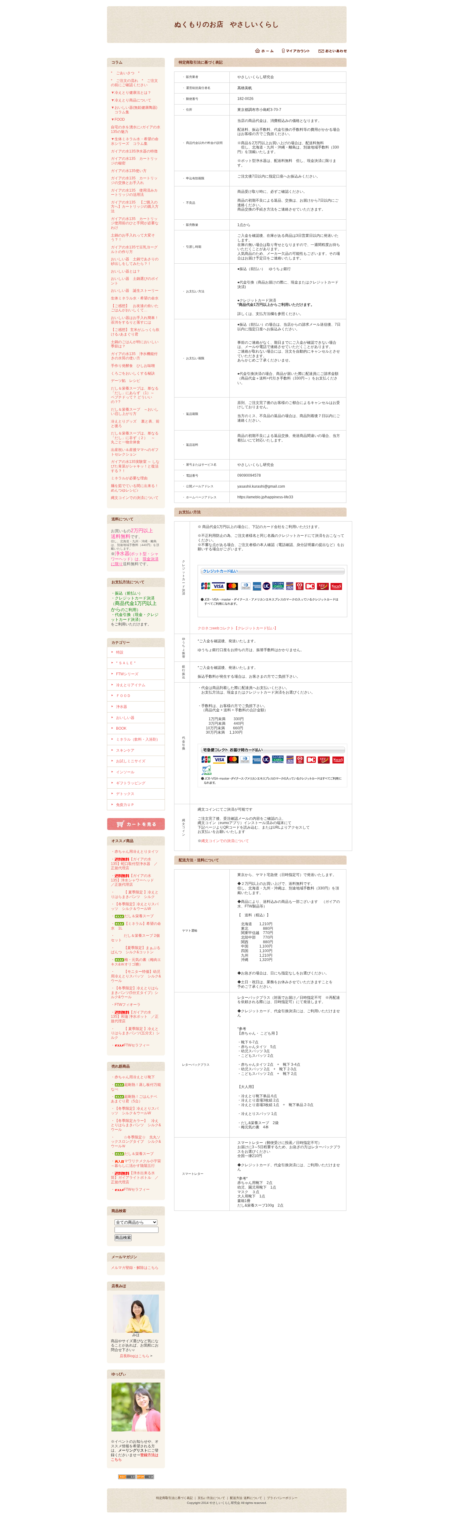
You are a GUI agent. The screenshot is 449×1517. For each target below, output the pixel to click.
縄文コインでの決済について (135, 498)
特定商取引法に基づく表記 (174, 1498)
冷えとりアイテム (130, 685)
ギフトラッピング (130, 783)
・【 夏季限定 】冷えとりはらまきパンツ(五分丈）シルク (135, 1033)
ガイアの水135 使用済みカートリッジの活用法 (134, 192)
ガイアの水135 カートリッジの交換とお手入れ (134, 180)
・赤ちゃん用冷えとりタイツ (135, 851)
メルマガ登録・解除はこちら (135, 1268)
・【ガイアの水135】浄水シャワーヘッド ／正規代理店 (134, 880)
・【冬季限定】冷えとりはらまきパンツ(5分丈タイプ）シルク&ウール (135, 992)
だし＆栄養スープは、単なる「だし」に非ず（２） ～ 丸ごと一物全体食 (135, 437)
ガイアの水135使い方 (129, 171)
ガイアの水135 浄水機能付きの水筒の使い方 (134, 356)
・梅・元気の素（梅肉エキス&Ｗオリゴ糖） (136, 962)
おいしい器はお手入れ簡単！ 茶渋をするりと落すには (136, 320)
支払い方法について (211, 1498)
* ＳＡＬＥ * (126, 663)
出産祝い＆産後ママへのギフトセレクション (135, 452)
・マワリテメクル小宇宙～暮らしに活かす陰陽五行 (136, 1163)
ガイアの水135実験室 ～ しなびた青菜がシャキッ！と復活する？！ (135, 466)
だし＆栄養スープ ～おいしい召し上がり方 (135, 411)
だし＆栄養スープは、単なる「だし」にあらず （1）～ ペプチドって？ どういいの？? (135, 395)
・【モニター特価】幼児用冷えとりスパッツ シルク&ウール (136, 976)
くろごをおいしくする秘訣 (133, 373)
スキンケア (125, 750)
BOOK (121, 728)
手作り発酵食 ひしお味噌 (133, 366)
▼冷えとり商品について (131, 100)
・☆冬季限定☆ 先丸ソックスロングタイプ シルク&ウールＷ (136, 1141)
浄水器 (121, 707)
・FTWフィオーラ (126, 1004)
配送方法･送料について (246, 1498)
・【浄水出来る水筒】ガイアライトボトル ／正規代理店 (135, 1177)
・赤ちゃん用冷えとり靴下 (133, 1077)
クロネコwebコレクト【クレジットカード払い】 (238, 628)
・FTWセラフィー (130, 1045)
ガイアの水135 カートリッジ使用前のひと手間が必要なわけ (135, 223)
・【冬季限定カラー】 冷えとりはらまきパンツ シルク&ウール (136, 1125)
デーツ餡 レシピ (125, 381)
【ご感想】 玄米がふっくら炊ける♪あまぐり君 (135, 332)
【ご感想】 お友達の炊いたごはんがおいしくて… (135, 308)
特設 (119, 652)
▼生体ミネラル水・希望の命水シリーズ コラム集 (135, 141)
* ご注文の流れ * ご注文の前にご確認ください (134, 83)
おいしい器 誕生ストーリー (135, 290)
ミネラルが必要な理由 (129, 478)
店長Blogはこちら (134, 1356)
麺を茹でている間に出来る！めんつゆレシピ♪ (135, 488)
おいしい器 (125, 718)
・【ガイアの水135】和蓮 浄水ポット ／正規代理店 (135, 1016)
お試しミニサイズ (130, 761)
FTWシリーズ (127, 674)
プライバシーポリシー (282, 1498)
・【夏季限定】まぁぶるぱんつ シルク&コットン (135, 950)
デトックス (125, 794)
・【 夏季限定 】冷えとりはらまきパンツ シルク (135, 894)
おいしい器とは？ (125, 271)
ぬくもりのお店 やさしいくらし (226, 24)
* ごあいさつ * (127, 73)
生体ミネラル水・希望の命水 (135, 298)
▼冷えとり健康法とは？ (131, 92)
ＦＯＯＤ (123, 696)
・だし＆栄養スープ (132, 916)
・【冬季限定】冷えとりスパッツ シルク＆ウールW (135, 906)
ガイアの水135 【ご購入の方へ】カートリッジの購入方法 (135, 206)
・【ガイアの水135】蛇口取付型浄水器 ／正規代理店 (134, 863)
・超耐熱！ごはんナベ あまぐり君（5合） (136, 1098)
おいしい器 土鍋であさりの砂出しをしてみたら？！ (135, 261)
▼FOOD (118, 119)
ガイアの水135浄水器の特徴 (134, 151)
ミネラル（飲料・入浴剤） (138, 739)
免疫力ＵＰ (125, 805)
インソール (125, 772)
